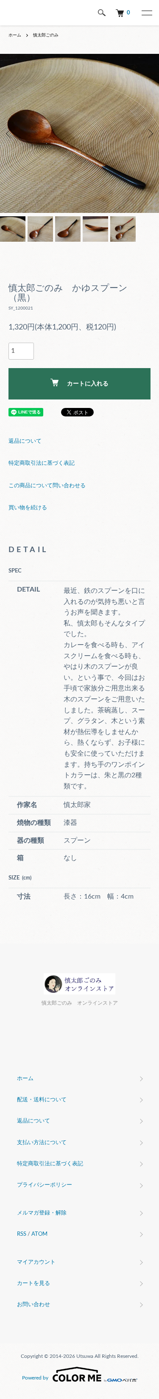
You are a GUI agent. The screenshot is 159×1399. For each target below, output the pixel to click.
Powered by (35, 1377)
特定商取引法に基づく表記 (41, 463)
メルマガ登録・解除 (42, 1213)
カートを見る (33, 1283)
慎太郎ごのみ (46, 35)
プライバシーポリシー (44, 1185)
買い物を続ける (27, 508)
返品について (25, 441)
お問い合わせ (33, 1304)
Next (149, 133)
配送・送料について (42, 1100)
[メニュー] (146, 12)
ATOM (39, 1234)
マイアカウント (36, 1262)
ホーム (14, 35)
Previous (9, 133)
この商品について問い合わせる (47, 486)
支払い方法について (42, 1142)
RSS (21, 1234)
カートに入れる (88, 384)
